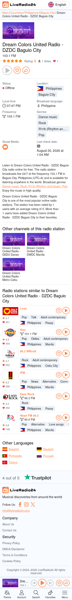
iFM (22, 372)
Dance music (48, 117)
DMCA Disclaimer (13, 549)
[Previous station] (34, 583)
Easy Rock (27, 394)
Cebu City (51, 366)
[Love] (10, 311)
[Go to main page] (19, 4)
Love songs (56, 424)
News (34, 381)
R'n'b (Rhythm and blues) (54, 129)
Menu (65, 596)
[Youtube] (5, 147)
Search (36, 596)
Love (23, 308)
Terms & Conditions (14, 555)
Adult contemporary (53, 317)
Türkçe (13, 462)
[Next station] (50, 583)
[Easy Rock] (10, 397)
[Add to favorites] (17, 70)
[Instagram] (26, 504)
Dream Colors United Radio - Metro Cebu (11, 276)
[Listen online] (66, 310)
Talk (33, 317)
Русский (48, 456)
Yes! (23, 329)
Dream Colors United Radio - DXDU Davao (11, 251)
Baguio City (47, 94)
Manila (49, 344)
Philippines (54, 88)
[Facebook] (20, 504)
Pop (41, 135)
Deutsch (48, 449)
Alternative (49, 381)
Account (21, 596)
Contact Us (9, 530)
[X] (32, 504)
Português (15, 456)
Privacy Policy (11, 543)
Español (14, 449)
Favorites (50, 596)
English (60, 4)
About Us (8, 524)
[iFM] (10, 375)
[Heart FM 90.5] (10, 418)
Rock (42, 123)
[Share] (26, 70)
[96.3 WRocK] (10, 354)
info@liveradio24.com (16, 511)
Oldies (35, 339)
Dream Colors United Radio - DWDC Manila (36, 251)
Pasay (49, 323)
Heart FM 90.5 (29, 415)
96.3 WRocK (28, 351)
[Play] (7, 70)
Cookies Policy (11, 561)
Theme (7, 596)
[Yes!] (10, 332)
